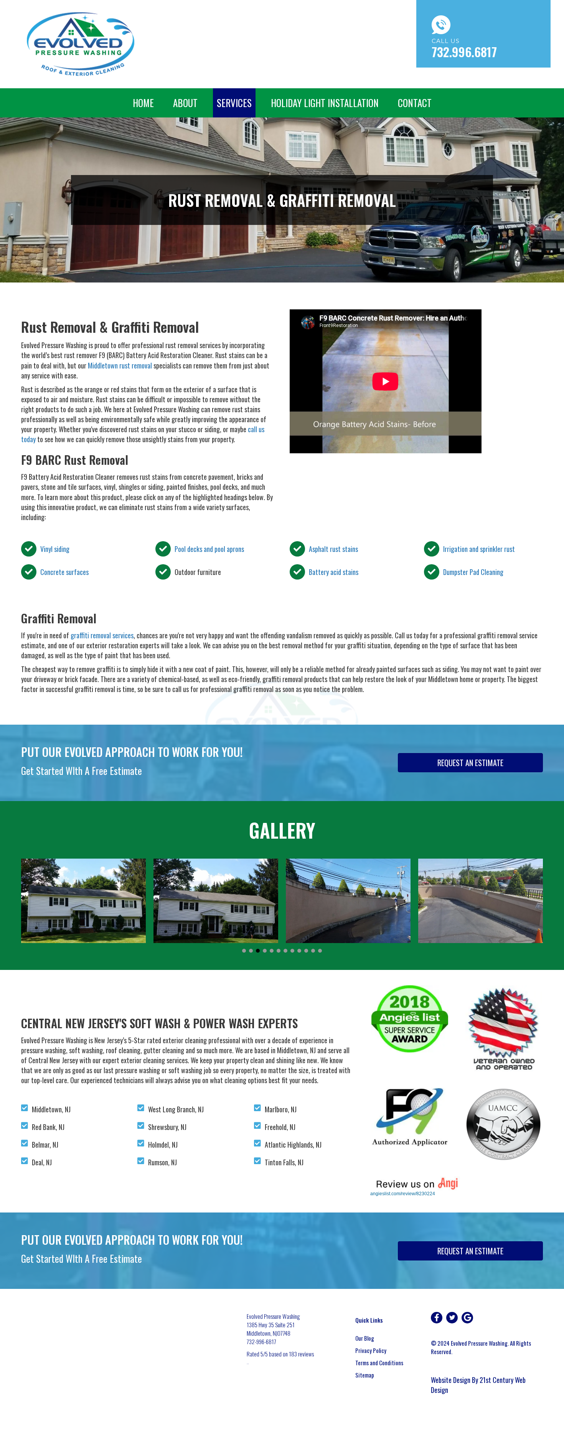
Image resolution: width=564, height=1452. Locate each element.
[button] (244, 951)
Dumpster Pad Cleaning (473, 572)
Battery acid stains (333, 572)
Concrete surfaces (64, 572)
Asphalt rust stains (333, 549)
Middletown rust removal (120, 365)
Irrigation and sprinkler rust (479, 549)
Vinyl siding (54, 549)
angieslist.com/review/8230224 (402, 1193)
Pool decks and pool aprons (209, 549)
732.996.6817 (464, 52)
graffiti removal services (102, 635)
